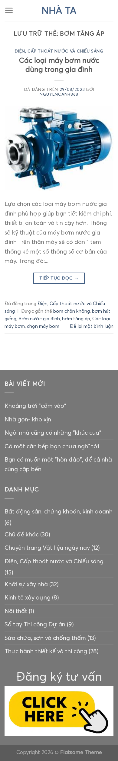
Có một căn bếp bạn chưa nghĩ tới (52, 446)
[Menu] (9, 10)
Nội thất (16, 611)
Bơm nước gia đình (39, 318)
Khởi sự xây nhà (26, 584)
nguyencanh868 (59, 94)
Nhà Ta (59, 10)
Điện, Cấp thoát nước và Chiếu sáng (59, 51)
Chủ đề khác (22, 534)
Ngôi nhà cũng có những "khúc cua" (53, 432)
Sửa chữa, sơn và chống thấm (45, 637)
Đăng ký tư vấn (59, 676)
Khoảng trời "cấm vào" (35, 405)
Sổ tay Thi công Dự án (35, 624)
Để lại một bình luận (91, 326)
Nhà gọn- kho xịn (28, 419)
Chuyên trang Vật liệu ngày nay (47, 547)
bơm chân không (71, 311)
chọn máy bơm (43, 326)
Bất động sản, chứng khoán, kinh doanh (59, 511)
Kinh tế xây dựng (28, 597)
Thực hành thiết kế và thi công (46, 651)
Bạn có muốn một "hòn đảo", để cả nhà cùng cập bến (58, 464)
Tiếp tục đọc (59, 278)
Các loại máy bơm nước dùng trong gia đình (59, 65)
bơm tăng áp (76, 318)
